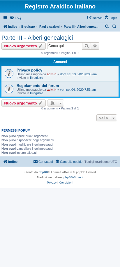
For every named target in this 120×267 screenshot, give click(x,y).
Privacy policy (29, 70)
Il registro (36, 77)
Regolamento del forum (38, 85)
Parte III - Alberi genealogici (37, 37)
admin (52, 74)
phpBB (43, 172)
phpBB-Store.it (73, 177)
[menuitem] (15, 17)
